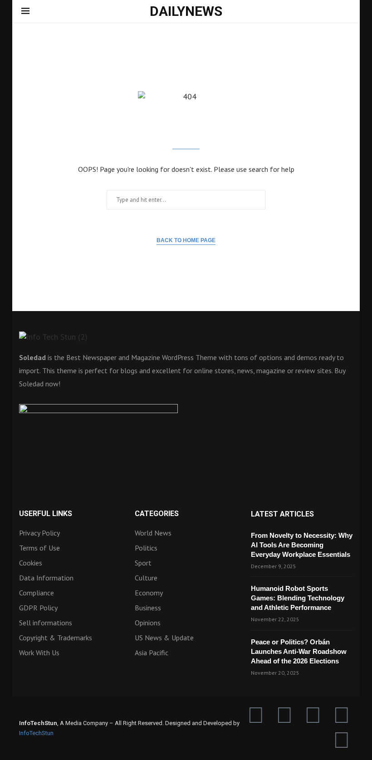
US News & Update (164, 637)
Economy (149, 592)
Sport (143, 562)
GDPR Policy (38, 607)
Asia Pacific (151, 652)
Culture (146, 577)
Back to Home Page (186, 240)
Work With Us (39, 652)
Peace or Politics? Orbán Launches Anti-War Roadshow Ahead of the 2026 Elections (299, 651)
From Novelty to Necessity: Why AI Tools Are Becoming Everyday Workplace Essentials (301, 544)
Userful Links (45, 513)
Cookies (30, 562)
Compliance (36, 592)
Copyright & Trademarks (55, 637)
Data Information (46, 577)
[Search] (346, 12)
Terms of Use (39, 547)
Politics (146, 547)
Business (148, 607)
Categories (157, 513)
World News (153, 532)
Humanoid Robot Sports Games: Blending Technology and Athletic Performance (297, 598)
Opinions (148, 622)
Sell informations (45, 622)
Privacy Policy (39, 532)
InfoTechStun (36, 733)
